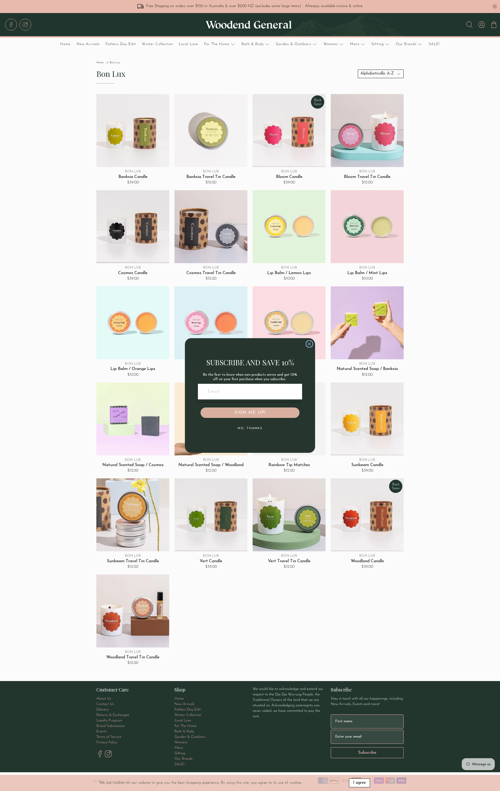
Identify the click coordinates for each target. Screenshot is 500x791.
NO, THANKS (250, 428)
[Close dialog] (309, 344)
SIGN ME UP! (250, 413)
